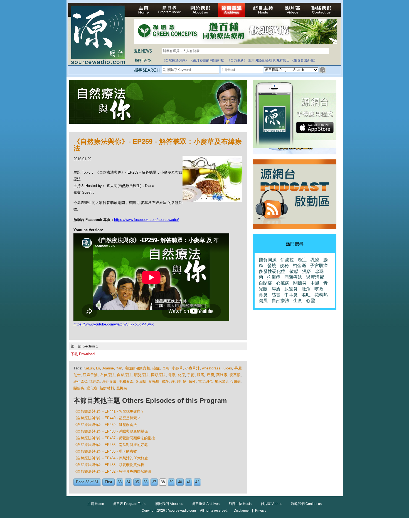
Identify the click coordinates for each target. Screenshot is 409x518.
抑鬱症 (273, 277)
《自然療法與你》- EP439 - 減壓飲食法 (105, 425)
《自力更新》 (237, 60)
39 (171, 482)
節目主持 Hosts (240, 504)
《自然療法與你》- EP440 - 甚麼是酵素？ (107, 418)
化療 (181, 375)
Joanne (108, 368)
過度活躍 (315, 277)
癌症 (268, 60)
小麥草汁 (192, 368)
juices (227, 368)
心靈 (310, 300)
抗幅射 (154, 381)
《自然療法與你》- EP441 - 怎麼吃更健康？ (108, 411)
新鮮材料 (107, 388)
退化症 (92, 388)
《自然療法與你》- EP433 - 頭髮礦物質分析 (108, 465)
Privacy (260, 510)
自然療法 (124, 375)
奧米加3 (221, 381)
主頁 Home (95, 504)
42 (197, 482)
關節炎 (78, 388)
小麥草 (177, 368)
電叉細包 (205, 381)
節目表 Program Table (129, 504)
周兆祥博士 (281, 60)
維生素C (80, 381)
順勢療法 (141, 375)
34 (128, 482)
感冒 (276, 294)
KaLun (88, 368)
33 (120, 482)
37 (154, 482)
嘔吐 (306, 294)
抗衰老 (94, 381)
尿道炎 (291, 289)
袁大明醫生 (256, 60)
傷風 (263, 300)
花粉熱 (321, 294)
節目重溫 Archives (206, 504)
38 (163, 482)
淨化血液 (109, 381)
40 (180, 482)
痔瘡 (276, 289)
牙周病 (140, 381)
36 (145, 482)
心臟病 (235, 381)
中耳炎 (291, 294)
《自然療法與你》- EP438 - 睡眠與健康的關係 (110, 431)
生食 (297, 300)
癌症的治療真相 (137, 368)
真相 (165, 368)
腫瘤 (200, 375)
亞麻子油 (90, 375)
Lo (98, 368)
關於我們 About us (169, 504)
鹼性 (192, 381)
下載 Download (83, 354)
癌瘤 (210, 375)
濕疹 (306, 271)
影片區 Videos (271, 504)
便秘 (284, 265)
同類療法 (158, 375)
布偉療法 (107, 375)
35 (137, 482)
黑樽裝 (121, 388)
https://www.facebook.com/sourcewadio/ (146, 220)
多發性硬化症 (272, 271)
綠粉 (165, 381)
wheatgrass (211, 368)
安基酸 (235, 375)
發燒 (271, 265)
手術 (190, 375)
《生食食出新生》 (303, 60)
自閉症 (265, 283)
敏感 (293, 271)
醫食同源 (268, 259)
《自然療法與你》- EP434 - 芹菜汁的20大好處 (110, 458)
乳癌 (315, 259)
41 (189, 482)
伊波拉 (287, 259)
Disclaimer (242, 510)
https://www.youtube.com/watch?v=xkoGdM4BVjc (113, 324)
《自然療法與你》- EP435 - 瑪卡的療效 (105, 451)
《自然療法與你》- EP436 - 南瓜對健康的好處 (110, 445)
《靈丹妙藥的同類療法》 (207, 60)
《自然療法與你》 (175, 60)
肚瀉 (306, 289)
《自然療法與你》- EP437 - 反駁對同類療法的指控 (114, 438)
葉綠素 (221, 375)
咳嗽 (318, 289)
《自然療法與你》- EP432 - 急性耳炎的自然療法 (112, 471)
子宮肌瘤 (319, 265)
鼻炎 (263, 294)
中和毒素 (126, 381)
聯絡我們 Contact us (306, 504)
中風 (315, 283)
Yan (119, 368)
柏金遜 (299, 265)
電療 (171, 375)
